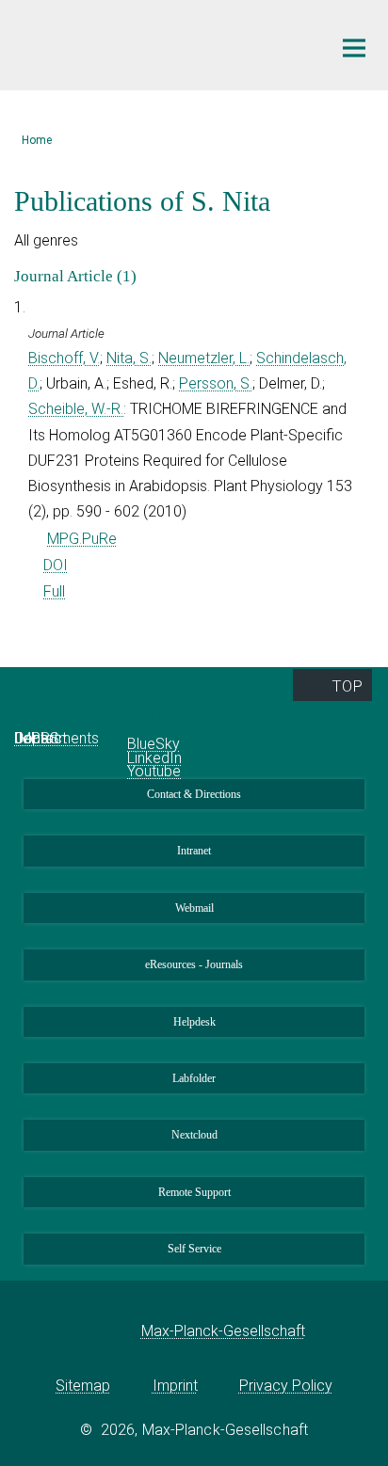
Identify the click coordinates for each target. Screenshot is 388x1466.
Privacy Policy (285, 1385)
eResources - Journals (194, 964)
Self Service (194, 1248)
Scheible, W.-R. (75, 409)
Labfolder (194, 1078)
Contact (40, 738)
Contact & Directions (194, 794)
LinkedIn (154, 758)
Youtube (154, 771)
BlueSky (153, 744)
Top (347, 686)
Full (54, 591)
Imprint (175, 1385)
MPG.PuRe (82, 539)
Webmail (194, 908)
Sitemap (83, 1385)
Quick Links (57, 720)
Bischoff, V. (64, 358)
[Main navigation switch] (354, 48)
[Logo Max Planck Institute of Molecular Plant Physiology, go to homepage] (158, 43)
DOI (55, 565)
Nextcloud (194, 1134)
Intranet (194, 850)
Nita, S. (129, 358)
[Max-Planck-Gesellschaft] (112, 1331)
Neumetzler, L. (204, 358)
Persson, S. (215, 383)
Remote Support (194, 1192)
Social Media (157, 720)
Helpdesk (194, 1021)
